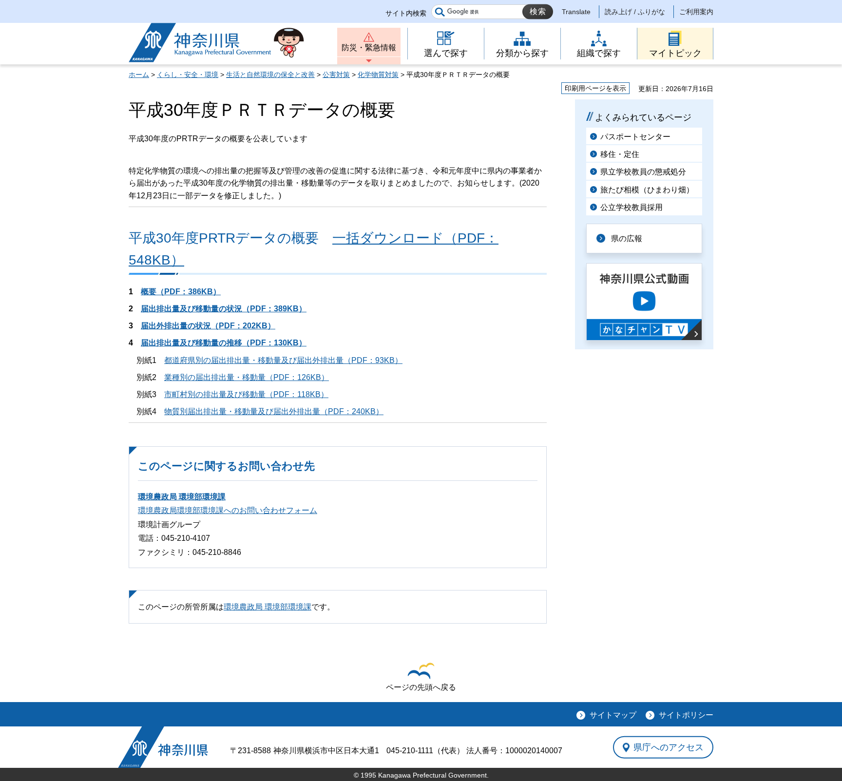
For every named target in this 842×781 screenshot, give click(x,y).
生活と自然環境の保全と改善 (270, 74)
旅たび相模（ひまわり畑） (647, 190)
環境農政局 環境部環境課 (182, 497)
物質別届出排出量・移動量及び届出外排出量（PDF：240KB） (273, 411)
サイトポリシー (686, 715)
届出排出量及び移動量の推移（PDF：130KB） (223, 343)
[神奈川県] (163, 747)
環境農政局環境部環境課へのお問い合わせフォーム (227, 510)
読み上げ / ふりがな (635, 12)
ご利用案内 (696, 12)
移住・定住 (619, 154)
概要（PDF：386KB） (181, 291)
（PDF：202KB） (208, 326)
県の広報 (626, 238)
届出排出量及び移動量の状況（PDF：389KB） (223, 309)
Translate (576, 12)
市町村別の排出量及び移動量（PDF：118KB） (246, 394)
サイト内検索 (405, 13)
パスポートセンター (635, 137)
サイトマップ (613, 715)
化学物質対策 (378, 74)
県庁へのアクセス (668, 747)
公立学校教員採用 (631, 207)
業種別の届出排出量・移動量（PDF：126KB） (246, 377)
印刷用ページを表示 (595, 88)
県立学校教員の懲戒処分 (643, 172)
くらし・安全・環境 (187, 74)
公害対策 (336, 74)
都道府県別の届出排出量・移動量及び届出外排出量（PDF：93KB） (283, 360)
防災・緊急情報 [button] (369, 47)
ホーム (139, 74)
